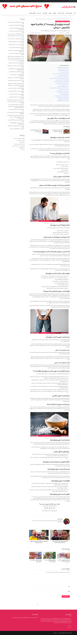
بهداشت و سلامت (61, 13)
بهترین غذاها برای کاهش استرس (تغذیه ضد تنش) (16, 34)
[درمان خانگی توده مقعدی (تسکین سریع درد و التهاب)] (45, 131)
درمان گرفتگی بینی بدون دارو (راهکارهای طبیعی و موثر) (16, 120)
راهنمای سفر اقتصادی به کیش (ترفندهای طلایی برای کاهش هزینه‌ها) (16, 69)
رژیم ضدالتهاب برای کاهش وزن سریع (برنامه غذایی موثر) (57, 130)
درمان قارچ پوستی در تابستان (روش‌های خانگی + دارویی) (16, 45)
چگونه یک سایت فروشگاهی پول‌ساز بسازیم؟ (17, 128)
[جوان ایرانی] (68, 7)
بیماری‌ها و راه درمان (57, 19)
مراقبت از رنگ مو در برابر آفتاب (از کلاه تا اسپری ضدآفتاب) (16, 54)
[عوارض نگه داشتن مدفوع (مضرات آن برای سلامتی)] (35, 555)
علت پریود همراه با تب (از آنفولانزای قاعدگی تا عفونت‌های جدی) (17, 123)
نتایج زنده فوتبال (22, 142)
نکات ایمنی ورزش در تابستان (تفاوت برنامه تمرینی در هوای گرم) (15, 102)
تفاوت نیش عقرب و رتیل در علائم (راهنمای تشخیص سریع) (16, 36)
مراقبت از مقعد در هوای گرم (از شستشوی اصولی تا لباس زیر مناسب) (16, 51)
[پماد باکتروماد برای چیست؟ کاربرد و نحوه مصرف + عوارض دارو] (63, 555)
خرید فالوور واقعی (22, 147)
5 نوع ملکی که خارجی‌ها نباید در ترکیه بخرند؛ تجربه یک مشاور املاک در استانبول (16, 107)
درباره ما (69, 627)
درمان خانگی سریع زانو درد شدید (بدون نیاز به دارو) (16, 58)
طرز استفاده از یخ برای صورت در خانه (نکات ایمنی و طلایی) (16, 39)
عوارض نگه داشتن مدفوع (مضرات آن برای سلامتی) (36, 560)
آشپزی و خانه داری (68, 13)
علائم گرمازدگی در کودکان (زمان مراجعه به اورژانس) (16, 115)
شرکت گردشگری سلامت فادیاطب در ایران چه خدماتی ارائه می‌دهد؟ (17, 117)
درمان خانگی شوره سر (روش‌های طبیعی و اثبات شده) (16, 110)
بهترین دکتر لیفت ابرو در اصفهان (20, 144)
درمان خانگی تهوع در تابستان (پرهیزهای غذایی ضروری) (16, 72)
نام (69, 586)
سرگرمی (50, 13)
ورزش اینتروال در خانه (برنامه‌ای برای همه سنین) (16, 104)
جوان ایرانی (55, 633)
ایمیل (68, 591)
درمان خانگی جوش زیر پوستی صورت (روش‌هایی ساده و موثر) (16, 63)
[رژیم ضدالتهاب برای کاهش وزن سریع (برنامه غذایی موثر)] (66, 131)
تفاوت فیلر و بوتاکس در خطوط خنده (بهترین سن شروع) (16, 88)
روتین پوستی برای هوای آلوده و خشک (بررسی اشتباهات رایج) (16, 28)
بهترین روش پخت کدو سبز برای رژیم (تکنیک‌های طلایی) (16, 42)
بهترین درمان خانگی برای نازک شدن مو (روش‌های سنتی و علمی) (16, 86)
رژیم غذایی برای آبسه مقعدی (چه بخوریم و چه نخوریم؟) (16, 48)
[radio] (54, 508)
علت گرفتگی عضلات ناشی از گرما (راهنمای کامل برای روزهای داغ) (15, 113)
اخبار (74, 13)
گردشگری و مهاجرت (32, 13)
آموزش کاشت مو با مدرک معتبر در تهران (18, 146)
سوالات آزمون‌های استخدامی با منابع (19, 138)
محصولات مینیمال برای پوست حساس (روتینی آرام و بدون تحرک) (15, 78)
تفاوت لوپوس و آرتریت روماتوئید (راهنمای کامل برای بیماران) (15, 66)
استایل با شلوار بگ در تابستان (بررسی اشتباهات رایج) (15, 100)
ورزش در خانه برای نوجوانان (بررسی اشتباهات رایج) (16, 56)
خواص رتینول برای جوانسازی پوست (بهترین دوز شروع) (16, 25)
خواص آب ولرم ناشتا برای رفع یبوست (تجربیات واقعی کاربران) (15, 126)
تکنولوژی (54, 13)
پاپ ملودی (23, 149)
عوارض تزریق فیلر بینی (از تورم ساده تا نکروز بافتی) (16, 83)
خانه (68, 19)
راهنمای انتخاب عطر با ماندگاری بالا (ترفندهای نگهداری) (16, 97)
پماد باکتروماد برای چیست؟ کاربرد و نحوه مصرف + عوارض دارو (64, 560)
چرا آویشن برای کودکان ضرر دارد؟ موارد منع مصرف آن (50, 560)
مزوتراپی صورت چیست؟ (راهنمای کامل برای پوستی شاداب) (16, 91)
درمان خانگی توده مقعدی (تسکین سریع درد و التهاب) (36, 130)
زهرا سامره (67, 32)
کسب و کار (39, 13)
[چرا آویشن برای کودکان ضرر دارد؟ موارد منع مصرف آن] (49, 555)
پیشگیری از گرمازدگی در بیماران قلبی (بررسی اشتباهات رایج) (17, 75)
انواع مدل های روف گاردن (21, 140)
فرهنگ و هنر (45, 13)
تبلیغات (69, 625)
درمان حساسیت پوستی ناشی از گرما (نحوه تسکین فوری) (16, 81)
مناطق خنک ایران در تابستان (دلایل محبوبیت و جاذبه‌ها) (16, 94)
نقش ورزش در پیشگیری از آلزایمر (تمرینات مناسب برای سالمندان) (16, 60)
